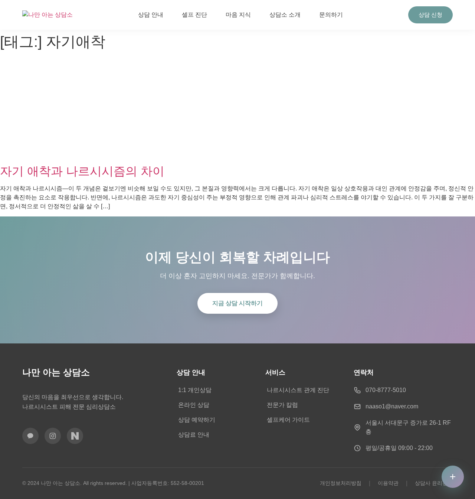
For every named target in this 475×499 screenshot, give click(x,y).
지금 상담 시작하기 (237, 303)
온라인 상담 (193, 405)
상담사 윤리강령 (434, 483)
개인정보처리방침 (340, 483)
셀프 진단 (194, 15)
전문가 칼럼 (282, 405)
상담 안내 (150, 15)
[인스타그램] (53, 436)
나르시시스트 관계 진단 (298, 390)
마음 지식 (238, 15)
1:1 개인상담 (195, 390)
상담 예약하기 (196, 420)
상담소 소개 (285, 15)
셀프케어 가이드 (288, 420)
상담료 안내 (193, 434)
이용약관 (388, 483)
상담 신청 (430, 15)
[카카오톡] (30, 436)
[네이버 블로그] (75, 436)
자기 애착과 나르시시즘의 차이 (82, 171)
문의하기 (331, 15)
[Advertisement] (237, 108)
